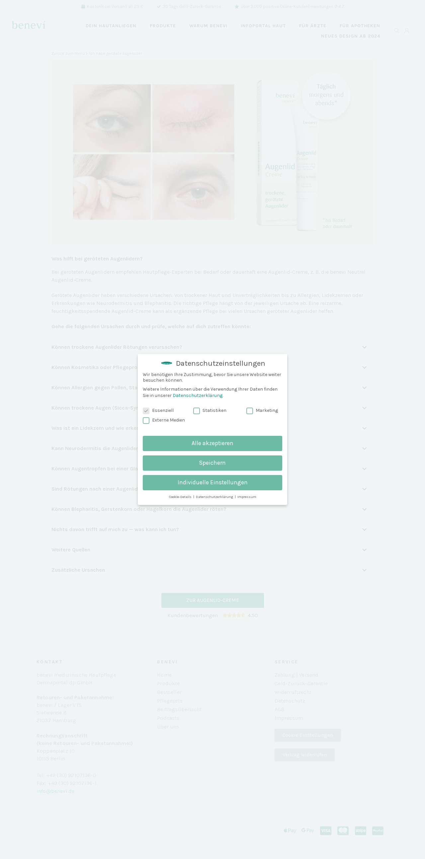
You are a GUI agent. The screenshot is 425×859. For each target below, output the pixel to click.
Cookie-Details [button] (181, 497)
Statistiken (214, 410)
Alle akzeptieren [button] (212, 443)
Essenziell (163, 410)
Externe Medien (168, 420)
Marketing (267, 410)
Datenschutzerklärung (197, 395)
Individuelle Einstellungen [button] (213, 482)
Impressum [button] (246, 497)
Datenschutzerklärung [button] (215, 497)
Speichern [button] (212, 462)
